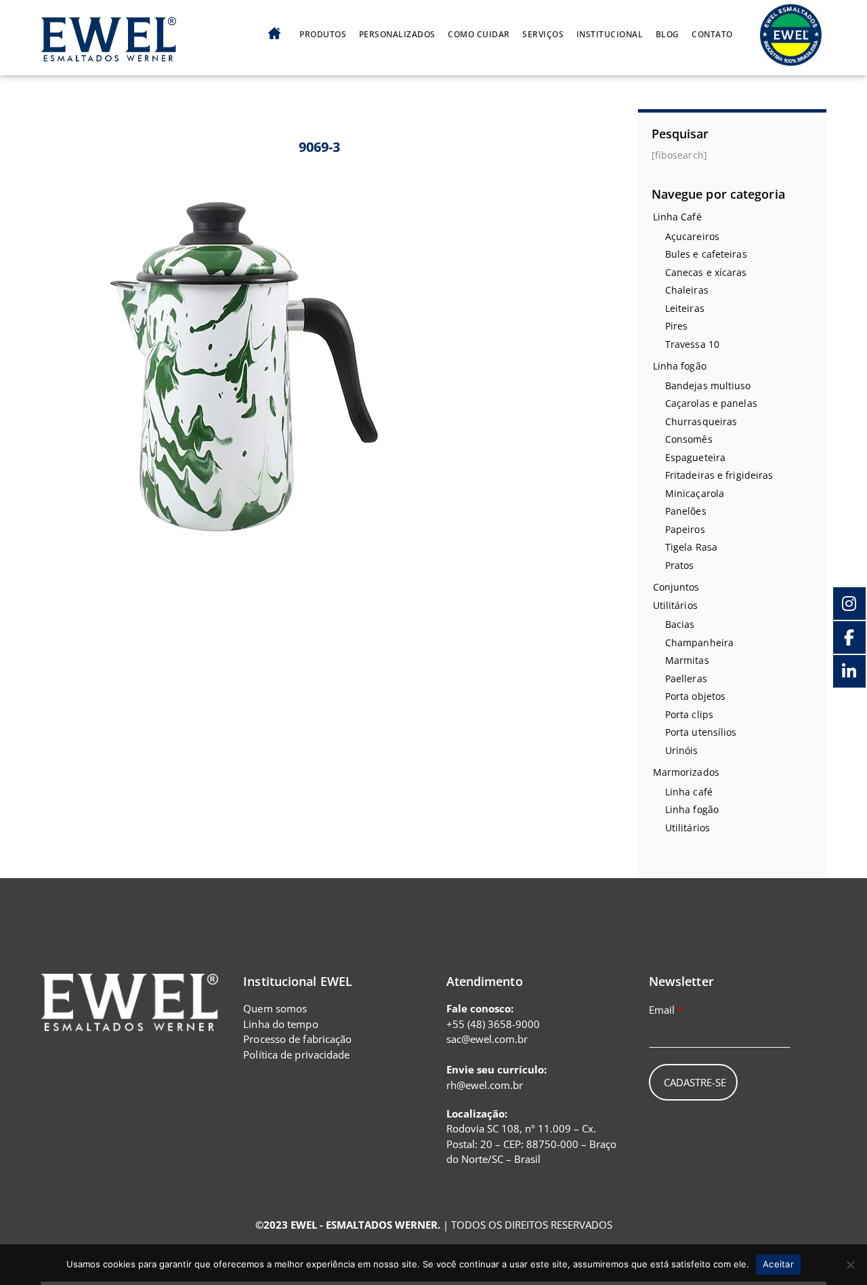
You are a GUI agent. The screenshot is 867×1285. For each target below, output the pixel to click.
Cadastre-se (695, 1082)
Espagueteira (695, 457)
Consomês (689, 439)
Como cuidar (479, 34)
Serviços (543, 34)
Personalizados (397, 34)
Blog (667, 34)
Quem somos (275, 1008)
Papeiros (685, 529)
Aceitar (778, 1264)
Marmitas (687, 660)
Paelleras (686, 678)
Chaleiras (687, 289)
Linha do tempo (280, 1024)
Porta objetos (695, 696)
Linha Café (677, 216)
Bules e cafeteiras (706, 254)
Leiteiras (684, 308)
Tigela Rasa (691, 546)
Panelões (685, 511)
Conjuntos (676, 586)
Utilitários (675, 605)
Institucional (609, 34)
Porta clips (689, 714)
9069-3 (320, 147)
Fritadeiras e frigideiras (719, 475)
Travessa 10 (692, 344)
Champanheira (699, 642)
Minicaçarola (694, 493)
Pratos (679, 565)
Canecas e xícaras (706, 272)
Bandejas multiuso (708, 385)
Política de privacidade (296, 1054)
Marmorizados (686, 772)
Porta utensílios (701, 732)
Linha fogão (679, 365)
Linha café (689, 791)
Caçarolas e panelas (711, 403)
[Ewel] (108, 54)
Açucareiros (692, 236)
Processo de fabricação (297, 1039)
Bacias (680, 624)
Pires (676, 325)
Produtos (322, 34)
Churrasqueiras (701, 421)
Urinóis (681, 750)
